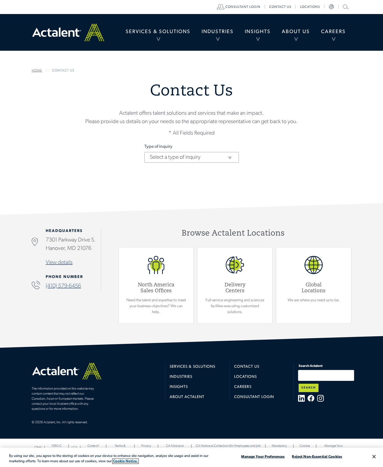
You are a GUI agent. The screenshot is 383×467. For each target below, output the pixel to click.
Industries (218, 31)
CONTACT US (280, 7)
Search (308, 387)
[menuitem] (158, 32)
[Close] (374, 456)
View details (59, 262)
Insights (258, 31)
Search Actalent (345, 6)
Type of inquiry (158, 146)
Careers (333, 31)
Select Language (331, 7)
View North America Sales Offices (156, 285)
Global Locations (313, 285)
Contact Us (246, 367)
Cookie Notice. (125, 461)
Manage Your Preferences (263, 457)
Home (68, 32)
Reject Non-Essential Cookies (317, 457)
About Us (296, 31)
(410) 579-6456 (63, 286)
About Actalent (187, 397)
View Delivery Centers (234, 285)
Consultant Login (242, 7)
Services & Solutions (158, 31)
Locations (310, 7)
